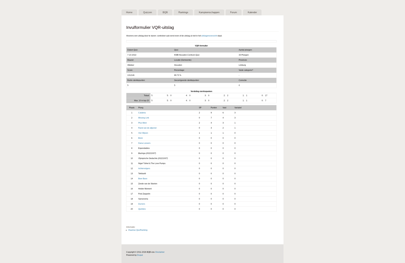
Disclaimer (160, 252)
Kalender (252, 12)
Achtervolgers (144, 168)
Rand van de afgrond (147, 128)
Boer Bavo (142, 178)
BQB (165, 12)
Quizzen (147, 12)
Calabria (142, 113)
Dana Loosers (144, 143)
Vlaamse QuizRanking (137, 230)
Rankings (183, 12)
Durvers (141, 204)
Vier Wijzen (143, 133)
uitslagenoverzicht (209, 36)
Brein (140, 138)
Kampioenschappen (209, 12)
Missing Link (143, 118)
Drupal (140, 255)
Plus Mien (142, 123)
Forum (233, 12)
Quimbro (142, 209)
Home (129, 12)
